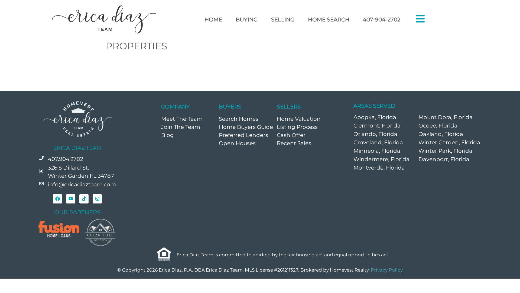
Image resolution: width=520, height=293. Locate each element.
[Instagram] (97, 198)
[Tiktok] (84, 198)
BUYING (247, 19)
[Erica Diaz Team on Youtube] (70, 198)
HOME (213, 19)
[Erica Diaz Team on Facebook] (57, 198)
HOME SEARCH (328, 19)
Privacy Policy (387, 270)
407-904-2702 (381, 19)
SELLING (282, 19)
